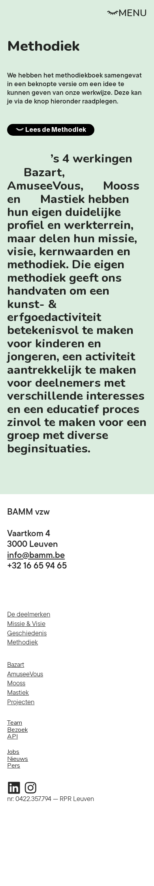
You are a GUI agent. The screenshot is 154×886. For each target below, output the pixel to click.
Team (14, 722)
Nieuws (17, 759)
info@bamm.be (36, 554)
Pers (13, 765)
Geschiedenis (27, 633)
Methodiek (22, 642)
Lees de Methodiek (55, 129)
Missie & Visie (26, 623)
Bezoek (17, 729)
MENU (132, 13)
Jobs (13, 752)
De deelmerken (28, 614)
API (12, 736)
